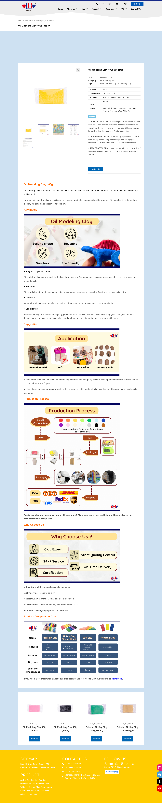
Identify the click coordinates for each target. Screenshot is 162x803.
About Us (71, 9)
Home (60, 9)
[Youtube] (111, 763)
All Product (28, 21)
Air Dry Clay (93, 724)
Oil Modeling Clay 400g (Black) (65, 729)
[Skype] (133, 763)
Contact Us (136, 9)
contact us (117, 679)
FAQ (122, 9)
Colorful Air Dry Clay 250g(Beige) (127, 729)
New (84, 9)
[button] (78, 70)
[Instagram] (116, 763)
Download (110, 9)
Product (95, 9)
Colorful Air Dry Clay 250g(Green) (96, 729)
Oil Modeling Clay (107, 80)
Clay (102, 83)
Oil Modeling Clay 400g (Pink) (34, 729)
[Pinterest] (122, 763)
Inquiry (96, 169)
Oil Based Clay (110, 83)
